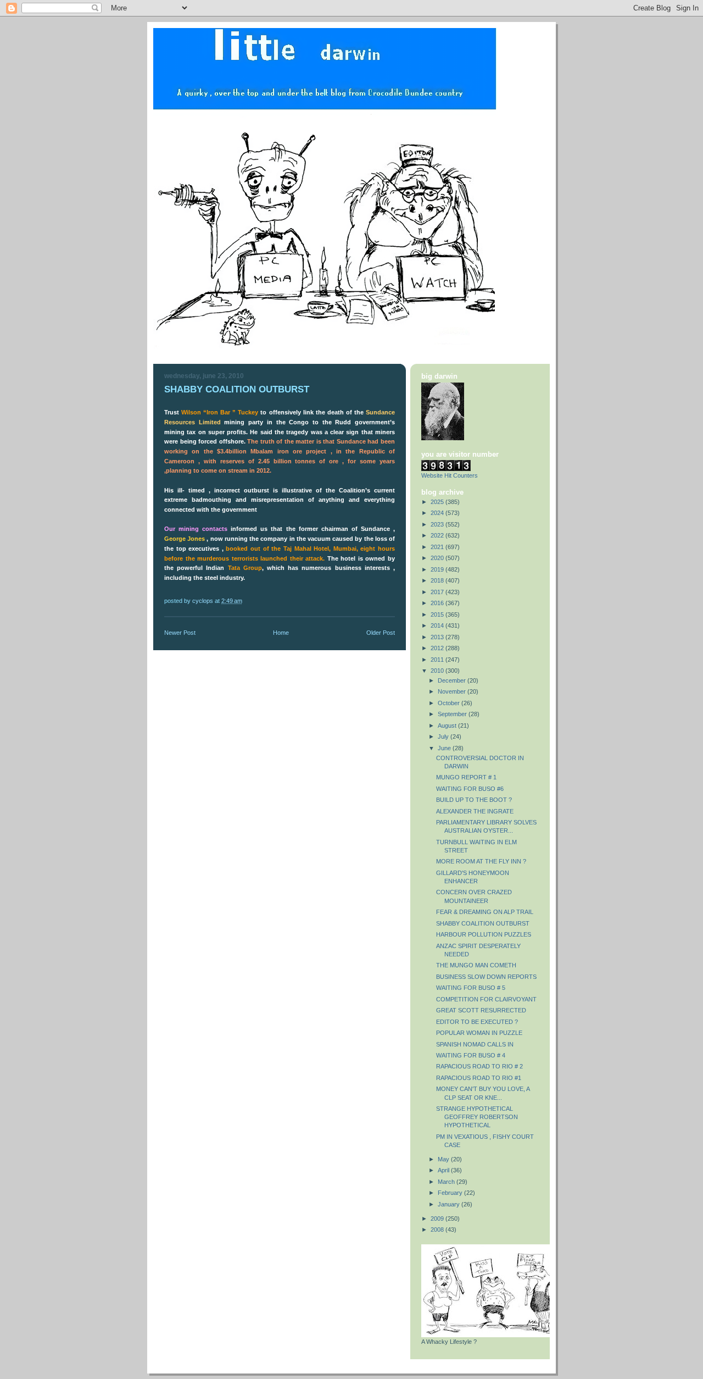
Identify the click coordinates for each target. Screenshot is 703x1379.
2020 (438, 558)
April (444, 1170)
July (444, 736)
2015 (438, 614)
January (449, 1204)
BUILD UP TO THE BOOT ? (474, 799)
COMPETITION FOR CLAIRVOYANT (486, 999)
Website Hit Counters (449, 475)
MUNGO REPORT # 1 (466, 777)
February (451, 1192)
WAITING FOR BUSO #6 (470, 788)
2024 (438, 512)
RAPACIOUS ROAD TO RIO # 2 (479, 1066)
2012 (438, 648)
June (445, 748)
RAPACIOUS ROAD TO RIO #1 (478, 1078)
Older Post (380, 632)
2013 (438, 637)
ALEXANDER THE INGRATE (475, 811)
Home (281, 632)
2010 (438, 670)
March (447, 1181)
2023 (438, 524)
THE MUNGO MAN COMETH (476, 965)
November (452, 691)
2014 (438, 625)
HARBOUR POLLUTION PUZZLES (483, 934)
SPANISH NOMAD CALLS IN (475, 1044)
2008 (438, 1229)
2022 (438, 535)
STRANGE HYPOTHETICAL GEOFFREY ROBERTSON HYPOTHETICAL (477, 1116)
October (449, 703)
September (453, 714)
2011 (438, 659)
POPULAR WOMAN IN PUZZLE (479, 1032)
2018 (438, 580)
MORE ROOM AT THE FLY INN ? (481, 861)
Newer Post (180, 632)
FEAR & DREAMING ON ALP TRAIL (484, 912)
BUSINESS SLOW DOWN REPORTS (486, 976)
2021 (438, 547)
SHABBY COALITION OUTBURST (482, 923)
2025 (438, 502)
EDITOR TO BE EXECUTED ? (477, 1021)
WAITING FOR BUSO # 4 (470, 1055)
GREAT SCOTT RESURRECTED (481, 1010)
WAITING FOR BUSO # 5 (470, 987)
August (448, 725)
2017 (438, 592)
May (444, 1159)
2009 (438, 1218)
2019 (438, 569)
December (452, 680)
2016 (438, 603)
